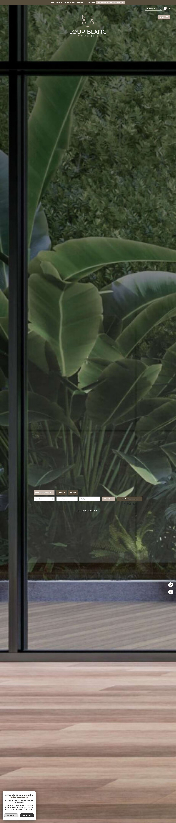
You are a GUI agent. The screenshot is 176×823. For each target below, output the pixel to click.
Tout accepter (27, 815)
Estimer (73, 492)
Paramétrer (11, 815)
